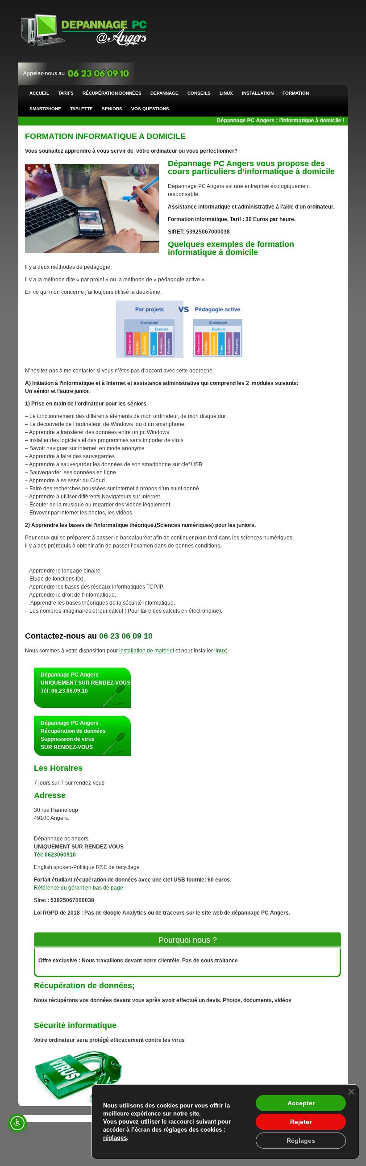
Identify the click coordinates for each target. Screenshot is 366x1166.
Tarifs (66, 93)
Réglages (301, 1140)
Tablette (81, 108)
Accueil (39, 93)
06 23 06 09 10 (126, 635)
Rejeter (301, 1121)
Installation (258, 93)
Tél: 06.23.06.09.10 (64, 691)
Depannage (164, 93)
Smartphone (45, 108)
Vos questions (150, 108)
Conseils (199, 93)
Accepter (301, 1103)
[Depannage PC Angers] (83, 31)
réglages (115, 1137)
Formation (296, 93)
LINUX (226, 93)
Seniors (112, 108)
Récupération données (112, 93)
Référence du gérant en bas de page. (79, 888)
